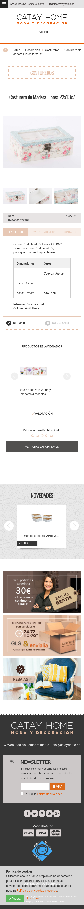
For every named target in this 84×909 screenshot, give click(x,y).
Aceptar (16, 898)
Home (16, 50)
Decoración (32, 50)
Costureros (52, 50)
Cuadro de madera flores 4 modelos (40, 392)
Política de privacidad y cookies (37, 890)
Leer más (33, 898)
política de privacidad (49, 794)
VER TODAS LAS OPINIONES (42, 446)
